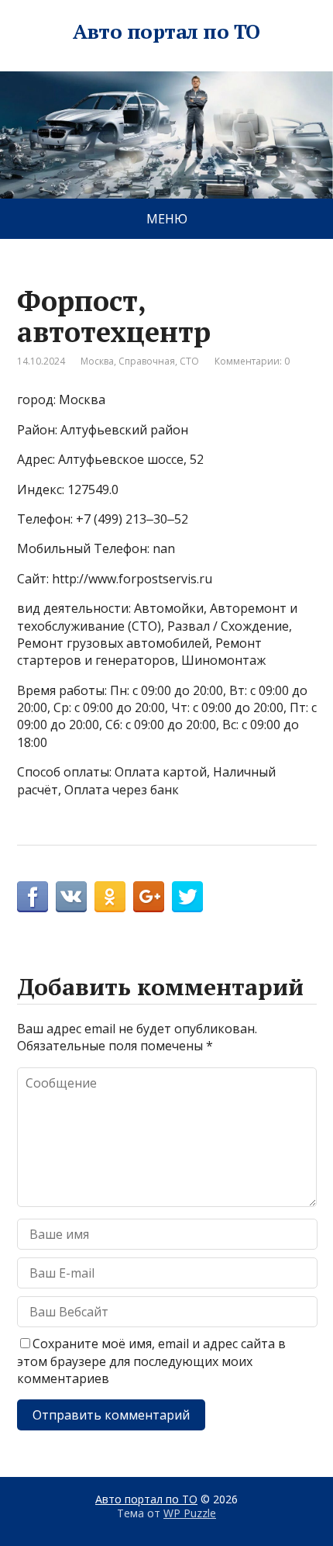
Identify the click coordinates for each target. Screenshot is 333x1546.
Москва (97, 361)
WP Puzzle (189, 1513)
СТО (189, 361)
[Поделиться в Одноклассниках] (109, 896)
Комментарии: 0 (252, 361)
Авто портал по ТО (166, 31)
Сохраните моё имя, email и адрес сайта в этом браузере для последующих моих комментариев (151, 1361)
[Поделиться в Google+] (148, 896)
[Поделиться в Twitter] (187, 896)
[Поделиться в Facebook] (32, 896)
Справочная (146, 361)
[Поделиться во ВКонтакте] (71, 896)
